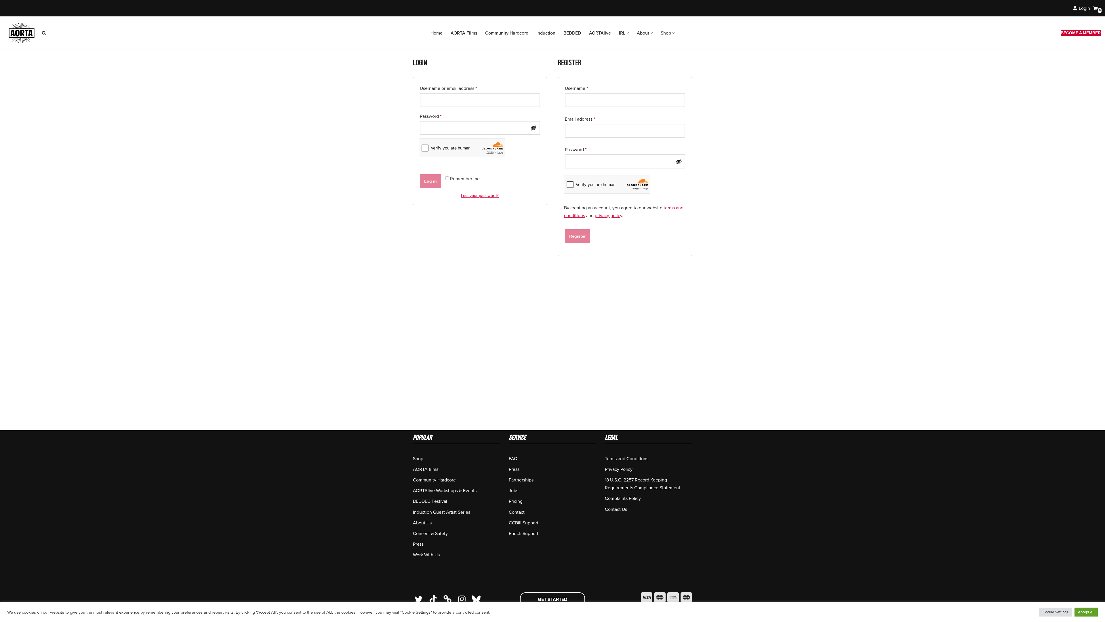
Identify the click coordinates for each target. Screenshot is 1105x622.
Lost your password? (480, 195)
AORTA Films (464, 33)
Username (576, 88)
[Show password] (533, 128)
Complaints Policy (623, 498)
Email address (580, 118)
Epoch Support (523, 533)
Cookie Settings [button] (1055, 612)
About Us (422, 522)
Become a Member (1081, 33)
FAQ (513, 458)
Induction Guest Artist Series (441, 512)
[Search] (44, 33)
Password (431, 116)
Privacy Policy (618, 469)
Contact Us (616, 509)
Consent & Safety (430, 533)
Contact (517, 512)
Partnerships (521, 480)
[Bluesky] (476, 599)
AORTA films (425, 469)
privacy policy (608, 215)
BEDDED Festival (430, 501)
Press (418, 544)
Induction (545, 33)
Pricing (516, 501)
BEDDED (572, 33)
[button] (628, 33)
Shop (418, 458)
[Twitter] (418, 599)
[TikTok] (433, 599)
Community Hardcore (506, 33)
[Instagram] (462, 599)
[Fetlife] (447, 599)
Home (436, 33)
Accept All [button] (1086, 612)
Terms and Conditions (626, 458)
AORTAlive (600, 33)
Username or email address (448, 88)
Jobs (513, 490)
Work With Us (426, 554)
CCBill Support (523, 522)
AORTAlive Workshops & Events (445, 490)
